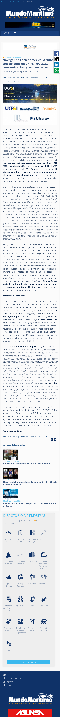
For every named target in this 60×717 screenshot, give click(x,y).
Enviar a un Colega (13, 77)
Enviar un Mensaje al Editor (33, 77)
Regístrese (9, 682)
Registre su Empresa (28, 662)
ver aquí (47, 425)
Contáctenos (10, 675)
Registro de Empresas (13, 678)
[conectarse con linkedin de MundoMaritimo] (56, 64)
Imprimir (51, 77)
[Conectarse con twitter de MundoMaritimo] (56, 58)
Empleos (9, 685)
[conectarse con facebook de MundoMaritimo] (56, 53)
